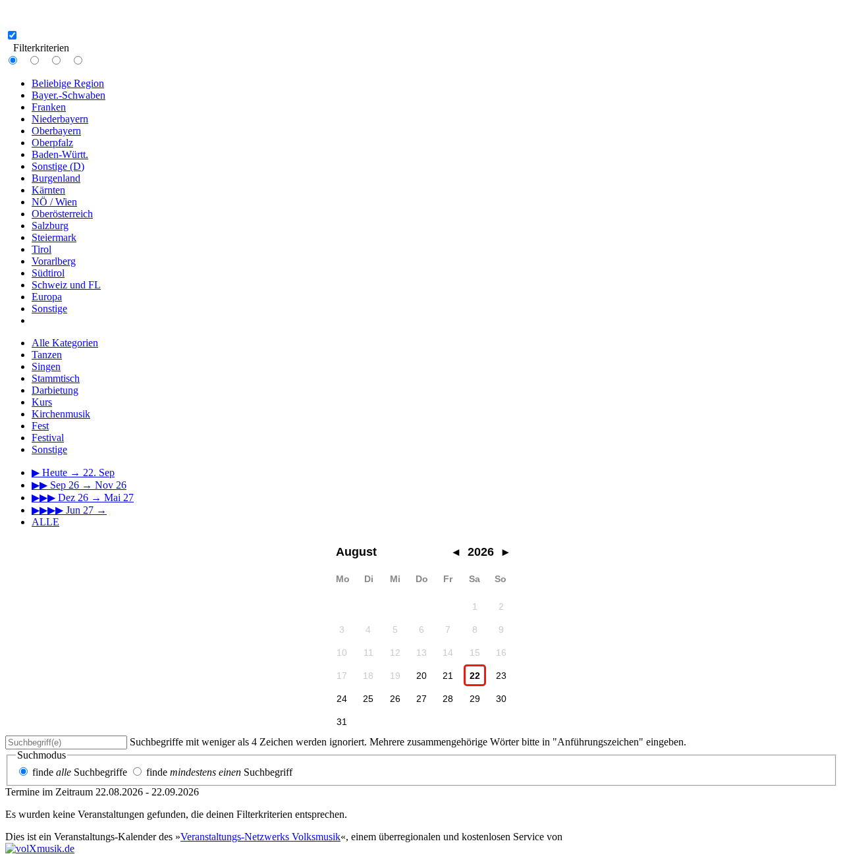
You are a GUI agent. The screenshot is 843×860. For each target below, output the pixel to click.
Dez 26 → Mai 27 (83, 497)
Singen (46, 366)
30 (501, 698)
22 (475, 675)
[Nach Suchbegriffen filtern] (88, 61)
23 (501, 675)
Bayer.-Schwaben (68, 95)
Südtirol (48, 273)
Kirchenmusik (61, 413)
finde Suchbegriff (219, 772)
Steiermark (54, 237)
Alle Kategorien (65, 342)
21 (448, 675)
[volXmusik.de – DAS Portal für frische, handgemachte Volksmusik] (39, 848)
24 (342, 698)
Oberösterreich (62, 213)
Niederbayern (60, 118)
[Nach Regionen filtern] (23, 61)
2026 (481, 551)
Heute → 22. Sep (73, 472)
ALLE (45, 521)
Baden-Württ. (60, 154)
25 (368, 698)
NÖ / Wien (54, 201)
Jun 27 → (69, 510)
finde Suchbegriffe (79, 772)
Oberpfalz (52, 142)
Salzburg (50, 225)
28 (448, 698)
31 (342, 721)
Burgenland (56, 178)
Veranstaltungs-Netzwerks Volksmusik (260, 836)
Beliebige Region (68, 83)
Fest (40, 425)
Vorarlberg (54, 261)
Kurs (42, 402)
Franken (49, 107)
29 (475, 698)
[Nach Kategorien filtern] (45, 61)
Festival (48, 437)
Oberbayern (56, 130)
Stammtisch (56, 378)
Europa (47, 296)
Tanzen (47, 354)
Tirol (41, 249)
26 (395, 698)
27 (421, 698)
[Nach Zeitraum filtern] (66, 61)
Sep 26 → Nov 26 (79, 485)
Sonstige (49, 308)
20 (421, 675)
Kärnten (48, 190)
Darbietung (55, 390)
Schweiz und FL (66, 284)
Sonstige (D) (58, 166)
